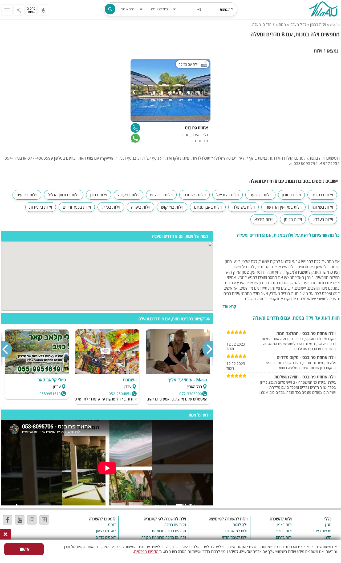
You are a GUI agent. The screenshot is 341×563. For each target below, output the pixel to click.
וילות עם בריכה (175, 524)
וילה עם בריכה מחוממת (169, 530)
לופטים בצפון (106, 530)
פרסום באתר (31, 10)
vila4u (335, 24)
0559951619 (50, 393)
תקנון (327, 537)
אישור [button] (24, 549)
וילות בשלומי (322, 207)
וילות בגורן (98, 195)
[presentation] (207, 349)
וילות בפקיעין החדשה (283, 207)
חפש (110, 9)
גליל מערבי (298, 24)
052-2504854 (120, 393)
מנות (282, 24)
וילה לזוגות (240, 524)
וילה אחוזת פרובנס (319, 333)
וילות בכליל (111, 207)
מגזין (328, 524)
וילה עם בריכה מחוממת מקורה (163, 537)
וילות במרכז (284, 530)
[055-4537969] (135, 128)
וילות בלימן (293, 219)
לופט (112, 524)
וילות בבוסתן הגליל (63, 195)
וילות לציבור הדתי (234, 537)
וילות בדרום (284, 537)
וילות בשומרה (194, 195)
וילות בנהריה (322, 195)
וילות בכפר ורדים (77, 207)
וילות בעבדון (322, 219)
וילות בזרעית (27, 195)
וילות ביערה (140, 207)
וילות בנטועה (260, 195)
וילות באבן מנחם (208, 207)
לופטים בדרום (106, 537)
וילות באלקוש (172, 207)
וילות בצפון (318, 24)
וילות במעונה (128, 195)
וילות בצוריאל (227, 195)
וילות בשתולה (243, 207)
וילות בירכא (263, 219)
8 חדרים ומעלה (263, 24)
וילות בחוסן (291, 195)
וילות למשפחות (236, 530)
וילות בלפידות (40, 207)
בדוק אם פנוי (134, 138)
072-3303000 (190, 393)
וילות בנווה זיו (161, 195)
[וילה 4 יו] (323, 9)
